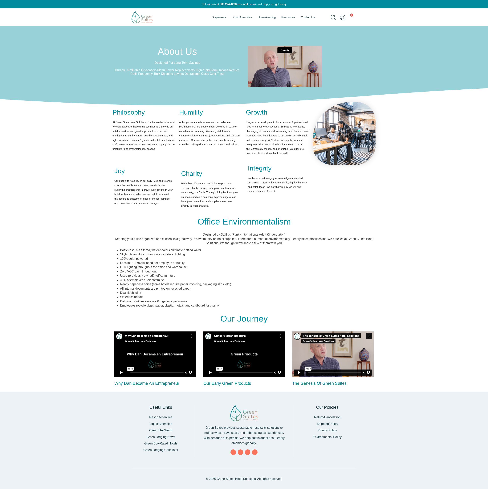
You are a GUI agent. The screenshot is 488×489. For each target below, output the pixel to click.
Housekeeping (267, 17)
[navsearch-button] (333, 18)
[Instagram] (255, 452)
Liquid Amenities (242, 17)
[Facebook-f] (233, 452)
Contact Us (308, 17)
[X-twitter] (240, 452)
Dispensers (219, 17)
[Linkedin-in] (247, 452)
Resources (288, 17)
